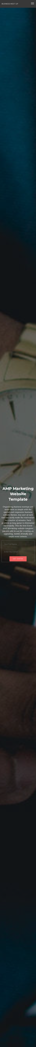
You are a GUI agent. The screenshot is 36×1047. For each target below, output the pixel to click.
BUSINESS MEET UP (10, 4)
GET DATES (18, 559)
